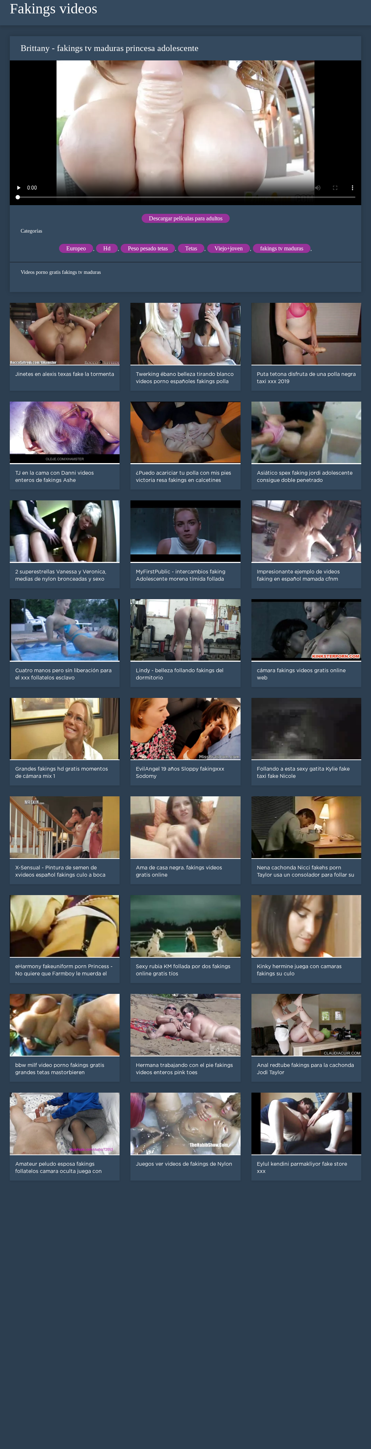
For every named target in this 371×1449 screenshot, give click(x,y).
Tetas (191, 248)
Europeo (76, 248)
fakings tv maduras (281, 248)
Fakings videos (53, 8)
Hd (107, 248)
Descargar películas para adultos (185, 218)
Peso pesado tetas (148, 248)
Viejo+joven (228, 248)
